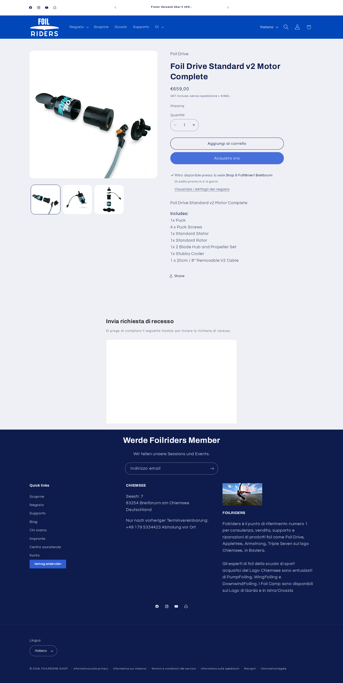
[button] (78, 27)
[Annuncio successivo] (228, 8)
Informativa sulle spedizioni (220, 668)
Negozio (37, 505)
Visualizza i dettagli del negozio (202, 189)
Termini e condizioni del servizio (173, 668)
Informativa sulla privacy (91, 668)
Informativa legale (273, 668)
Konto (35, 555)
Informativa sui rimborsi (129, 668)
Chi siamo (38, 530)
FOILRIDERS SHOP (54, 668)
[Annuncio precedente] (115, 8)
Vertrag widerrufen (47, 563)
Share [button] (179, 276)
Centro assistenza (45, 547)
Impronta (37, 539)
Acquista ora (227, 158)
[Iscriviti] (212, 469)
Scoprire (37, 496)
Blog (34, 522)
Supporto (38, 513)
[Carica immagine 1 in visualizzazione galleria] (45, 199)
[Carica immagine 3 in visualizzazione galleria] (109, 199)
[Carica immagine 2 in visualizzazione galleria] (77, 199)
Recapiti (250, 668)
